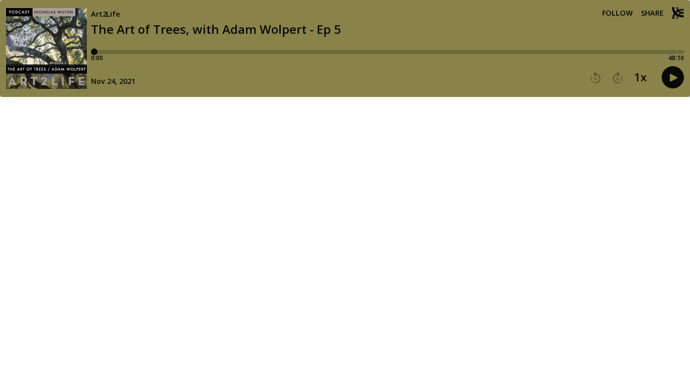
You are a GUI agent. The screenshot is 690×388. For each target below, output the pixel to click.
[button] (595, 77)
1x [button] (640, 77)
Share (652, 13)
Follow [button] (617, 13)
